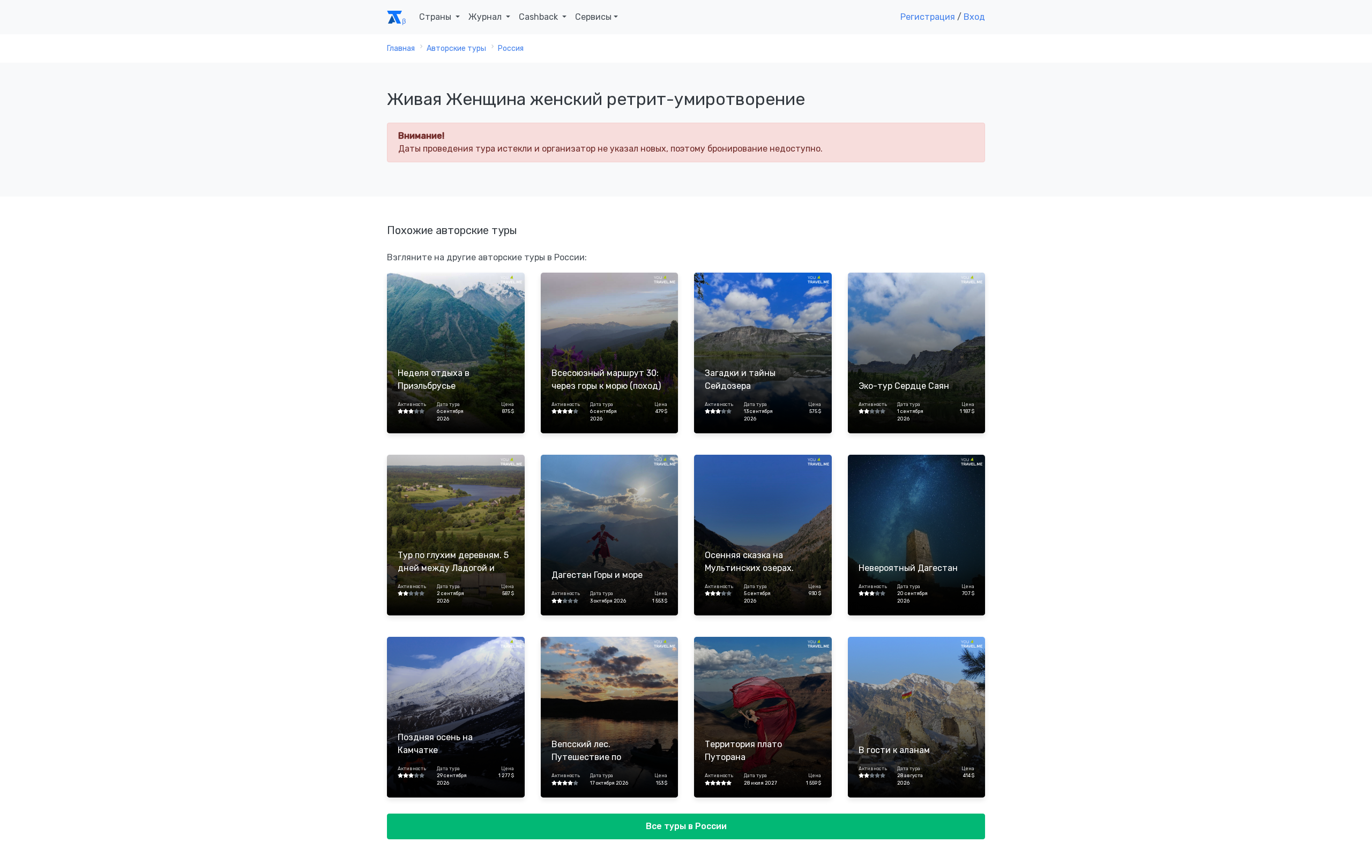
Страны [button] (436, 17)
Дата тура (448, 404)
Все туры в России (686, 826)
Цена (507, 404)
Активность (412, 404)
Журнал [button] (486, 17)
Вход (974, 17)
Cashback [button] (539, 17)
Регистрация (927, 17)
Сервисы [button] (593, 17)
